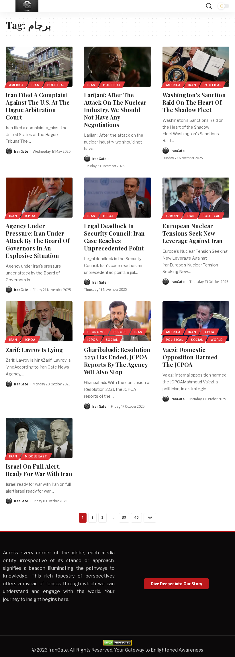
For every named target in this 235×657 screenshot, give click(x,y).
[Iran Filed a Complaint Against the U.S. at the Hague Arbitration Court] (39, 67)
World (217, 339)
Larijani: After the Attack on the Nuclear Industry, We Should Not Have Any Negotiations (115, 109)
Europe (172, 216)
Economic (96, 332)
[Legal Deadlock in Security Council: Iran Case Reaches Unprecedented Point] (117, 198)
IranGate (21, 151)
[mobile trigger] (10, 6)
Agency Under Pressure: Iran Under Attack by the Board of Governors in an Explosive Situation (38, 240)
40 (136, 517)
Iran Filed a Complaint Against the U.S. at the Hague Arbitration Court (38, 106)
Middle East (36, 456)
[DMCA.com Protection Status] (117, 642)
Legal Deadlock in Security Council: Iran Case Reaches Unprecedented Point (114, 237)
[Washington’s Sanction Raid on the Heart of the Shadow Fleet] (195, 67)
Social (112, 339)
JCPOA (30, 216)
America (16, 85)
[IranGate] (26, 6)
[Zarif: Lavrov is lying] (39, 321)
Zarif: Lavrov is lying (34, 349)
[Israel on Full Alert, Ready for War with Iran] (39, 438)
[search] (209, 6)
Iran (36, 85)
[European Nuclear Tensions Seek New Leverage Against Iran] (195, 198)
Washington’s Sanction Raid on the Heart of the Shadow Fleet (194, 102)
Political (55, 85)
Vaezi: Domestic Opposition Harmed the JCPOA (190, 357)
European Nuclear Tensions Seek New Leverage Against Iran (192, 233)
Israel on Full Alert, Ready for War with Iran (39, 469)
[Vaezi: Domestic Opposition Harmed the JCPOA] (195, 321)
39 (124, 517)
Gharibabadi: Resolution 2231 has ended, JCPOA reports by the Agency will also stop (117, 361)
